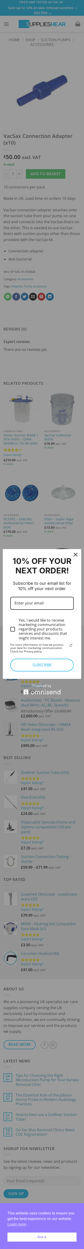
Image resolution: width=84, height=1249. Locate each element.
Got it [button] (42, 1237)
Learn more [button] (16, 1224)
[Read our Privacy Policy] (71, 645)
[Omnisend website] (42, 689)
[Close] (75, 554)
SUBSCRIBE (42, 664)
